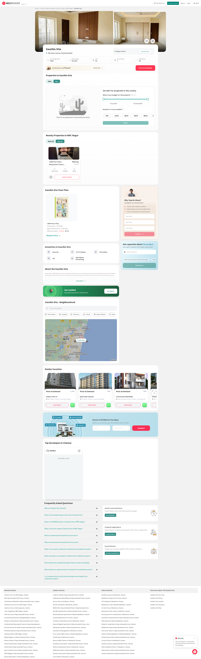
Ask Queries (139, 265)
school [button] (88, 314)
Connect (138, 234)
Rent (23, 4)
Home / (37, 8)
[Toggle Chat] (194, 651)
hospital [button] (64, 314)
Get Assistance (110, 534)
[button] (62, 231)
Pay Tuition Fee (160, 3)
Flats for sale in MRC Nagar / (65, 8)
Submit (125, 123)
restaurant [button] (115, 314)
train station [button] (51, 314)
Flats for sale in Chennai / (48, 8)
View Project (57, 405)
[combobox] (83, 308)
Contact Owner (67, 177)
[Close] (195, 638)
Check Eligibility (110, 515)
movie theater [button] (101, 314)
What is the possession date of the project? (136, 260)
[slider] (103, 99)
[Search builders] (79, 451)
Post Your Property (173, 3)
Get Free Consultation (112, 553)
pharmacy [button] (76, 314)
